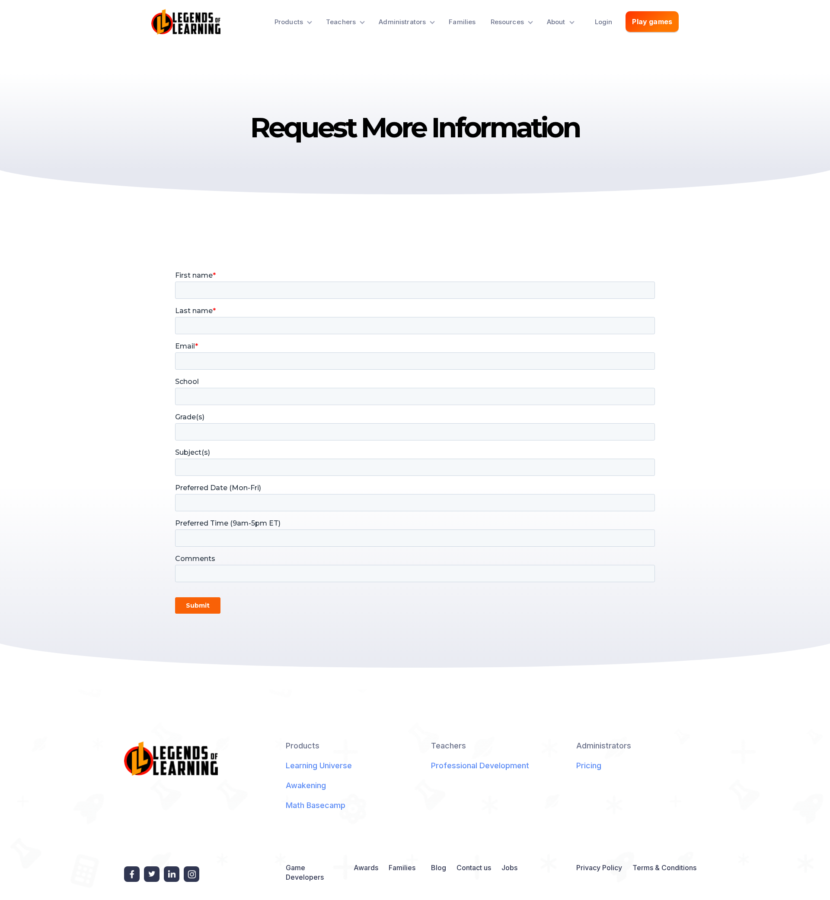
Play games (652, 21)
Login (604, 22)
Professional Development (480, 765)
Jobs (509, 867)
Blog (438, 867)
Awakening (306, 785)
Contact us (473, 867)
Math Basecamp (315, 805)
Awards (366, 867)
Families (462, 22)
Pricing (588, 765)
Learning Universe (319, 765)
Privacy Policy (599, 867)
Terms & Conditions (664, 867)
